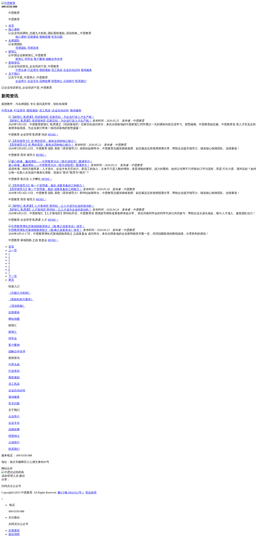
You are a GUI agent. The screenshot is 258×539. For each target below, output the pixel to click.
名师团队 (14, 40)
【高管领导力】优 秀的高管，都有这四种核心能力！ (41, 144)
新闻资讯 (14, 62)
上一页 (12, 250)
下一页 (12, 276)
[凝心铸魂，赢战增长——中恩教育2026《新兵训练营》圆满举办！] (50, 161)
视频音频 (45, 36)
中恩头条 (21, 70)
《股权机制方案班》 (21, 299)
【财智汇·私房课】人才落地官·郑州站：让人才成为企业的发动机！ (50, 209)
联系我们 (80, 81)
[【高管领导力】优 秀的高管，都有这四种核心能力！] (42, 141)
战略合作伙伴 (54, 58)
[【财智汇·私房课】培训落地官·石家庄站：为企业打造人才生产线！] (51, 116)
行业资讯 (33, 70)
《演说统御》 (16, 305)
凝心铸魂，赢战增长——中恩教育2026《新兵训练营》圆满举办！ (49, 165)
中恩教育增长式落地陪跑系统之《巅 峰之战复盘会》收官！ (45, 229)
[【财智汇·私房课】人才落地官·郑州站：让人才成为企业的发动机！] (51, 205)
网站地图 (14, 318)
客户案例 (39, 58)
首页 (11, 25)
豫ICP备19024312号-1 (71, 492)
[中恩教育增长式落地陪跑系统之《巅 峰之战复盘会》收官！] (46, 226)
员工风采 (56, 70)
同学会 (29, 58)
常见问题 (56, 36)
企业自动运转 (71, 70)
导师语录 (33, 47)
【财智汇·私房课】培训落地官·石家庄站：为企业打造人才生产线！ (50, 120)
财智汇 (12, 51)
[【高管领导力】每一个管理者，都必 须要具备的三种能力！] (46, 185)
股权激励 (45, 70)
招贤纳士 (56, 81)
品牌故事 (45, 81)
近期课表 (33, 36)
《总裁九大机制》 (19, 292)
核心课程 (14, 29)
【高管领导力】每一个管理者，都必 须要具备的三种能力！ (45, 189)
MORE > (53, 134)
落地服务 (86, 70)
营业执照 (91, 492)
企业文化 (33, 81)
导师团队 (21, 47)
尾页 (11, 279)
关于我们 (14, 73)
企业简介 (21, 81)
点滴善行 (68, 81)
